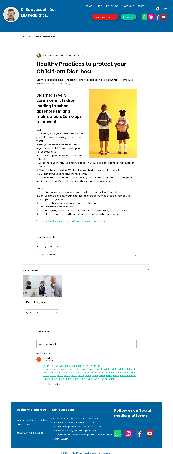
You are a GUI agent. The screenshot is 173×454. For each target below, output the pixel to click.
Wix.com (106, 453)
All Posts (26, 37)
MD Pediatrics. (34, 15)
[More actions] (135, 55)
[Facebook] (157, 17)
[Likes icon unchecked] (44, 384)
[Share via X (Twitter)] (44, 246)
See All (147, 270)
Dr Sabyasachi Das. (39, 9)
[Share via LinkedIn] (51, 246)
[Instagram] (151, 17)
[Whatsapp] (144, 17)
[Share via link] (57, 246)
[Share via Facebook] (37, 246)
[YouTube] (163, 17)
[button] (146, 37)
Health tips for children (45, 37)
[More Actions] (135, 359)
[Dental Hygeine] (42, 286)
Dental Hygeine (36, 302)
